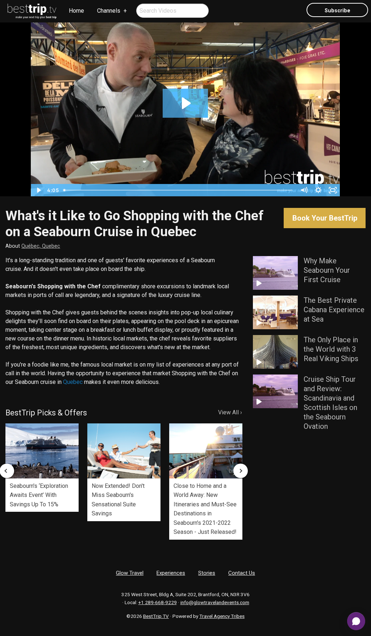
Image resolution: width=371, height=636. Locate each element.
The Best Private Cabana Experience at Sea (334, 309)
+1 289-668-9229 (157, 602)
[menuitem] (32, 11)
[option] (42, 467)
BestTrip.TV (156, 616)
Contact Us (241, 573)
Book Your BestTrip (324, 218)
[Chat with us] (356, 621)
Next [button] (240, 471)
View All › (230, 412)
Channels (108, 10)
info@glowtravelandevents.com (214, 602)
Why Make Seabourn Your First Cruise (327, 270)
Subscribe (337, 11)
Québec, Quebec (40, 246)
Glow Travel (129, 573)
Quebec (73, 381)
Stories (206, 573)
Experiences (171, 573)
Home (76, 10)
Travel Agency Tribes (222, 616)
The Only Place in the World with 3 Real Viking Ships (331, 349)
